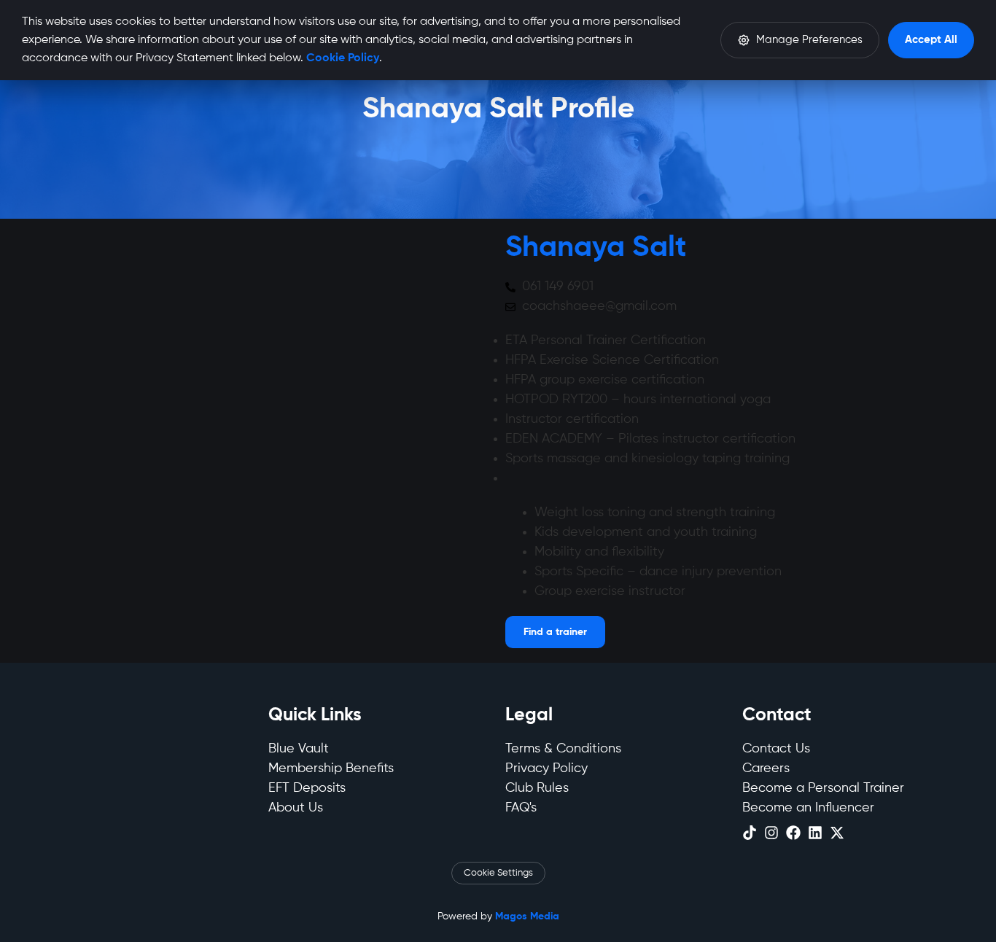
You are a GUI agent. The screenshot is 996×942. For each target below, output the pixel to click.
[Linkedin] (815, 832)
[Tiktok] (749, 832)
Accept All (931, 39)
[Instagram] (771, 832)
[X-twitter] (837, 832)
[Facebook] (793, 832)
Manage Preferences (809, 39)
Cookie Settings (498, 873)
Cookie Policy (342, 58)
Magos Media (527, 916)
